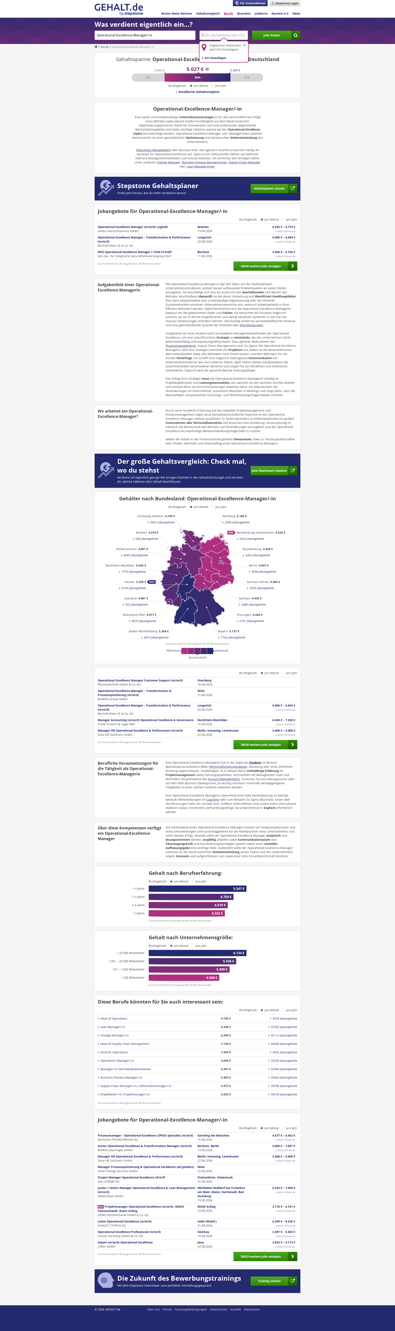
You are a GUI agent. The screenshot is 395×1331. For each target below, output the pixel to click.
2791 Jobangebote (251, 621)
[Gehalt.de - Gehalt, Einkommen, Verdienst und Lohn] (119, 9)
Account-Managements (224, 779)
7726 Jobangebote (233, 637)
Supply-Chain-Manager (244, 162)
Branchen (244, 13)
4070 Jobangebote (144, 621)
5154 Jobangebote (133, 588)
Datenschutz (218, 1309)
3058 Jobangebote (264, 572)
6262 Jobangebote (257, 555)
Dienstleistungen (251, 325)
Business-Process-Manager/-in (121, 1077)
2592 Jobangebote (262, 588)
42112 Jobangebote (284, 1035)
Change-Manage (168, 162)
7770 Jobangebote (133, 572)
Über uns (153, 1309)
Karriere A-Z (280, 13)
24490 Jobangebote (284, 1044)
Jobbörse (261, 13)
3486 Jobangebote (253, 604)
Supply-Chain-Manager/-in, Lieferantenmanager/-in (135, 1086)
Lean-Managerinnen (201, 166)
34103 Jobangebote (284, 1094)
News (296, 13)
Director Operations (114, 1052)
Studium (255, 762)
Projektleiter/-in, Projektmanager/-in (125, 1094)
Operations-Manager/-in (117, 1061)
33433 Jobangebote (284, 1077)
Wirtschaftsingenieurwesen (228, 767)
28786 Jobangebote (284, 1086)
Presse (167, 1309)
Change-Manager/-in (114, 1035)
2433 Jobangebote (237, 522)
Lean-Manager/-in (112, 1027)
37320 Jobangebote (284, 1027)
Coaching (212, 799)
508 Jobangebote (146, 539)
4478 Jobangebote (285, 1018)
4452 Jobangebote (162, 522)
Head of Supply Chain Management (124, 1044)
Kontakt (235, 1309)
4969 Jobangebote (135, 555)
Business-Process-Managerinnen (204, 162)
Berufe (228, 13)
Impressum (252, 1309)
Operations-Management (153, 150)
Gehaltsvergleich (208, 13)
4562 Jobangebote (285, 1052)
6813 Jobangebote (156, 637)
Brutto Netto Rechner (176, 13)
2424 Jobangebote (251, 539)
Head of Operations (113, 1018)
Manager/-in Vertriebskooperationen (125, 1069)
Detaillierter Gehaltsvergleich (199, 92)
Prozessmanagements (181, 346)
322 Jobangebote (136, 604)
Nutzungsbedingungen (191, 1309)
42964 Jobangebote (284, 1069)
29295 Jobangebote (284, 1061)
